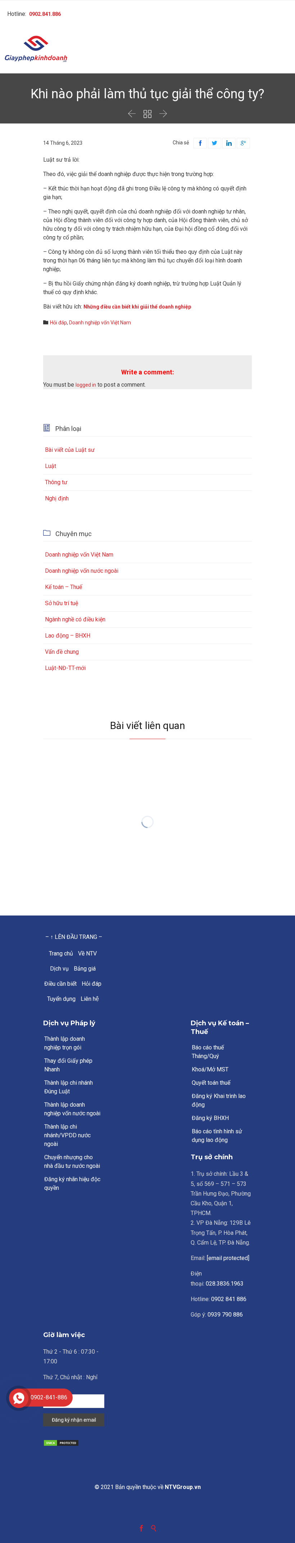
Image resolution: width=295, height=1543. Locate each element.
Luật (50, 466)
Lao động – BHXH (67, 635)
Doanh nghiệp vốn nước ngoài (81, 570)
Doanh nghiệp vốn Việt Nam (100, 322)
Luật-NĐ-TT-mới (65, 668)
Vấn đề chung (62, 651)
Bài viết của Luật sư (70, 449)
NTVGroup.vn (183, 1487)
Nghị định (57, 498)
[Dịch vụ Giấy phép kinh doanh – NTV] (147, 49)
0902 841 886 (228, 1299)
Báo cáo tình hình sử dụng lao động (217, 1135)
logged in (86, 385)
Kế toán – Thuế (63, 587)
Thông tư (56, 482)
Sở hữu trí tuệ (61, 603)
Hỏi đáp (58, 322)
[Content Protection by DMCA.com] (73, 1443)
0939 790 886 (225, 1314)
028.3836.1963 (225, 1283)
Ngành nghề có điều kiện (75, 619)
